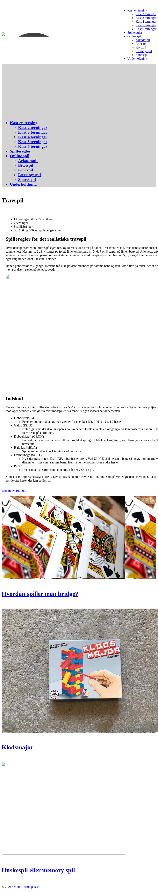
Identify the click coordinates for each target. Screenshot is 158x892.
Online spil (134, 36)
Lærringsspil (144, 51)
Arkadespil (143, 40)
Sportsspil (142, 55)
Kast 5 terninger (146, 25)
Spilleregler (134, 32)
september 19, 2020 (14, 490)
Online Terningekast (25, 887)
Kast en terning (137, 10)
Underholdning (137, 58)
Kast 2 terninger (146, 14)
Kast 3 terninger (146, 18)
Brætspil (141, 43)
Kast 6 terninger (146, 29)
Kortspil (141, 47)
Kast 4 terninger (146, 21)
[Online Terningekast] (38, 34)
